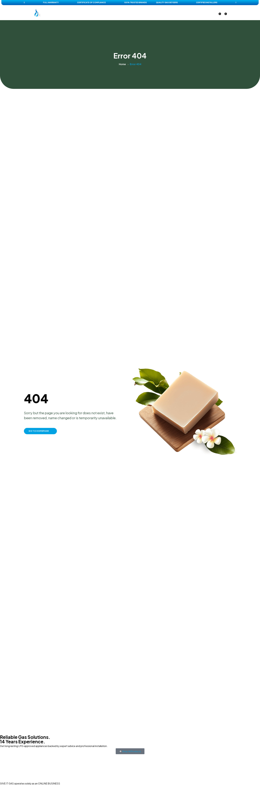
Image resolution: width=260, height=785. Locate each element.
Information (120, 12)
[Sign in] (212, 12)
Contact (169, 12)
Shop (101, 12)
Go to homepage (39, 431)
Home (88, 12)
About (140, 12)
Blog (154, 12)
